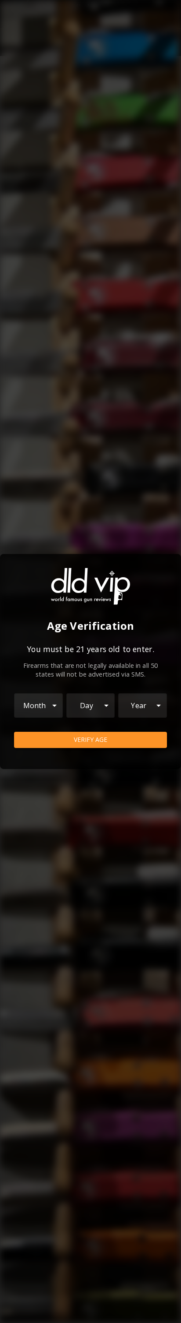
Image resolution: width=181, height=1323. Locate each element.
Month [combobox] (34, 705)
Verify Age (90, 739)
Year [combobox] (138, 705)
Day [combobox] (86, 705)
